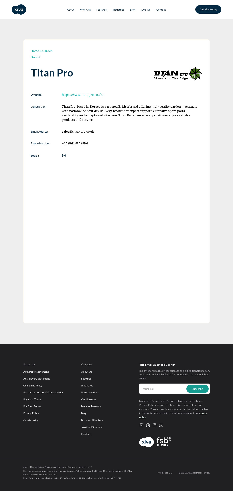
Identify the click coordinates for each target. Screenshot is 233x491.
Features (101, 9)
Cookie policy (30, 420)
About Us (86, 371)
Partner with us (90, 392)
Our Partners (88, 399)
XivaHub (146, 9)
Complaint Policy (32, 385)
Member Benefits (91, 406)
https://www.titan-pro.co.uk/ (82, 95)
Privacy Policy (31, 413)
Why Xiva (85, 9)
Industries (118, 9)
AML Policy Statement (36, 371)
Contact (161, 9)
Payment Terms (32, 399)
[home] (29, 9)
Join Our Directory (91, 427)
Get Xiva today (208, 9)
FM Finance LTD (164, 472)
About (70, 9)
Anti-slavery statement (36, 378)
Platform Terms (32, 406)
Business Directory (92, 420)
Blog (132, 9)
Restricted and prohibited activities (43, 392)
